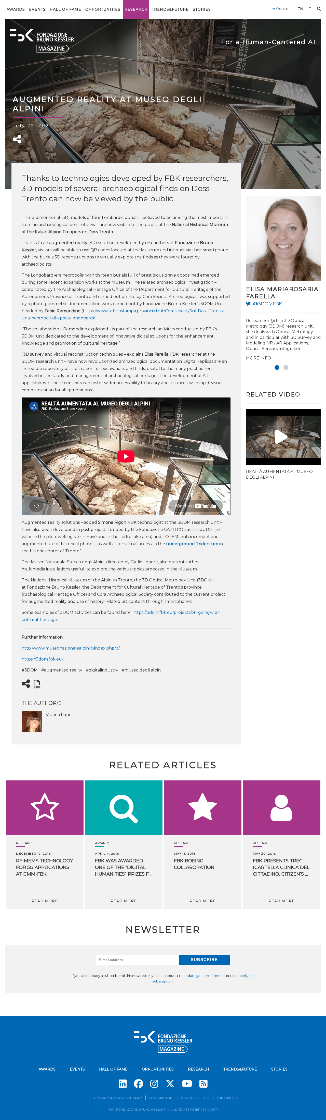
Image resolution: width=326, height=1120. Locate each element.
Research (136, 9)
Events (37, 9)
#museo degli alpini (141, 670)
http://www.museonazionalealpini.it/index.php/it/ (71, 648)
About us (189, 1098)
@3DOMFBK (267, 304)
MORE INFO (258, 358)
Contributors (161, 1098)
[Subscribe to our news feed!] (203, 1083)
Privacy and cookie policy (118, 1098)
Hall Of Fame (65, 9)
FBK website (227, 1098)
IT (309, 8)
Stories (202, 9)
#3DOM (30, 670)
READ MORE (45, 901)
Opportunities (102, 9)
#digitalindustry (102, 670)
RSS (207, 1098)
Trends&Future (170, 9)
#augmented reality (61, 670)
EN (300, 8)
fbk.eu (281, 8)
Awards (16, 9)
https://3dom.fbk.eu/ (42, 659)
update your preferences (204, 976)
